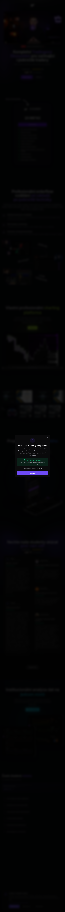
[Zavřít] (48, 437)
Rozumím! (32, 473)
